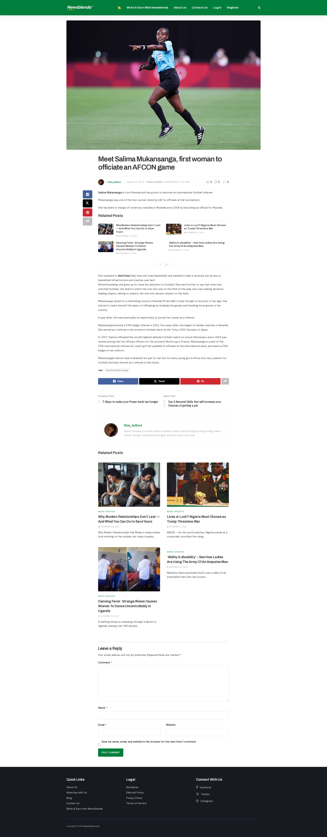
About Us (180, 7)
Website (171, 724)
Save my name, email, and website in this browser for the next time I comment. (149, 741)
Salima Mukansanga (117, 370)
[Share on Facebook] (87, 194)
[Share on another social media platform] (87, 221)
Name (103, 707)
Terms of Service (136, 803)
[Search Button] (259, 7)
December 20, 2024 (127, 253)
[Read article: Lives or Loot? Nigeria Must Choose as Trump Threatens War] (173, 229)
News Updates (155, 181)
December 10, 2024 (179, 250)
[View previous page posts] (160, 264)
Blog (69, 798)
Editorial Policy (135, 792)
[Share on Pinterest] (87, 212)
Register (233, 7)
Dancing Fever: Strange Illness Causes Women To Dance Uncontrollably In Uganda (134, 246)
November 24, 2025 (127, 236)
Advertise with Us (76, 792)
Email (102, 724)
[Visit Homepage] (80, 7)
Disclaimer (132, 787)
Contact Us (200, 7)
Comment (105, 662)
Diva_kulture (114, 181)
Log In (217, 7)
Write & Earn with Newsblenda (147, 7)
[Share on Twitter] (87, 203)
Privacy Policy (134, 798)
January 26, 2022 (135, 181)
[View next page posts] (166, 264)
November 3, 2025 (194, 232)
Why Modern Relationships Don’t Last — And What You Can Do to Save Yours (138, 228)
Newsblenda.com (91, 826)
